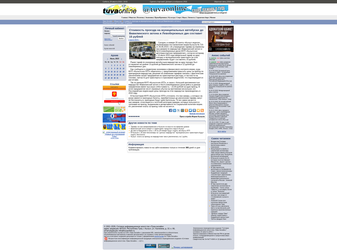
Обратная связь (220, 2)
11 (120, 68)
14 (109, 71)
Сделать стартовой (157, 2)
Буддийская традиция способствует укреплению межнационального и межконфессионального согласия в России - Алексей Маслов (221, 177)
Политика (140, 17)
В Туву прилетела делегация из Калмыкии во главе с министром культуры (221, 169)
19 (123, 71)
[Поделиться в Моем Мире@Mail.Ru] (182, 110)
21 (109, 74)
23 (114, 74)
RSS (185, 2)
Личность (191, 17)
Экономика (149, 17)
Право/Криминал (161, 17)
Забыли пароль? (108, 39)
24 (117, 74)
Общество (132, 17)
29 (111, 78)
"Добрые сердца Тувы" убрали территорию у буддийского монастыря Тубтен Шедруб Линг (220, 216)
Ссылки (114, 84)
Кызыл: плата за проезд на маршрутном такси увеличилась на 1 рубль (159, 137)
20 (105, 74)
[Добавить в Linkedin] (174, 110)
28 (109, 78)
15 (111, 71)
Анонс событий (109, 45)
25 (120, 74)
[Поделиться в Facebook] (170, 110)
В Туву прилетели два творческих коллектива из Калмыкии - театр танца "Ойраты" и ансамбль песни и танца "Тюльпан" (221, 187)
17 (117, 71)
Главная (125, 17)
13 (105, 71)
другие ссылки (115, 138)
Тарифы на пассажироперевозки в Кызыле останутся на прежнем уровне (160, 127)
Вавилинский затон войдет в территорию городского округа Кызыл (157, 129)
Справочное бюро (202, 17)
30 (114, 78)
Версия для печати (197, 114)
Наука (184, 17)
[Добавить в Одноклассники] (186, 110)
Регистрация (107, 38)
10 (117, 68)
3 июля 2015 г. (133, 40)
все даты (222, 131)
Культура (171, 17)
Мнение (212, 17)
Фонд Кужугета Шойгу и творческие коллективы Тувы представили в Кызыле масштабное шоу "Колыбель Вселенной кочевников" (221, 152)
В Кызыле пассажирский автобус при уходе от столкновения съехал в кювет (220, 196)
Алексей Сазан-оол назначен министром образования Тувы (219, 202)
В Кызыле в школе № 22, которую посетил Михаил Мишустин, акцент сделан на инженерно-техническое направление (221, 161)
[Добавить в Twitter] (190, 110)
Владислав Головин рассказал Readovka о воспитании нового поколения (219, 144)
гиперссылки (159, 236)
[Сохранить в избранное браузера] (198, 110)
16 (114, 71)
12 (123, 68)
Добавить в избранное (174, 2)
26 (123, 74)
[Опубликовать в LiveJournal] (178, 110)
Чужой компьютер (118, 36)
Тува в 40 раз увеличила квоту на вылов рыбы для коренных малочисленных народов (221, 209)
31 (117, 78)
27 (105, 78)
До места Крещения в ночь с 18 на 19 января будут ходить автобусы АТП (160, 131)
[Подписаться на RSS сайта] (202, 110)
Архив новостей (109, 48)
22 (111, 74)
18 (120, 71)
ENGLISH (230, 2)
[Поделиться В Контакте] (194, 110)
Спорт (179, 17)
